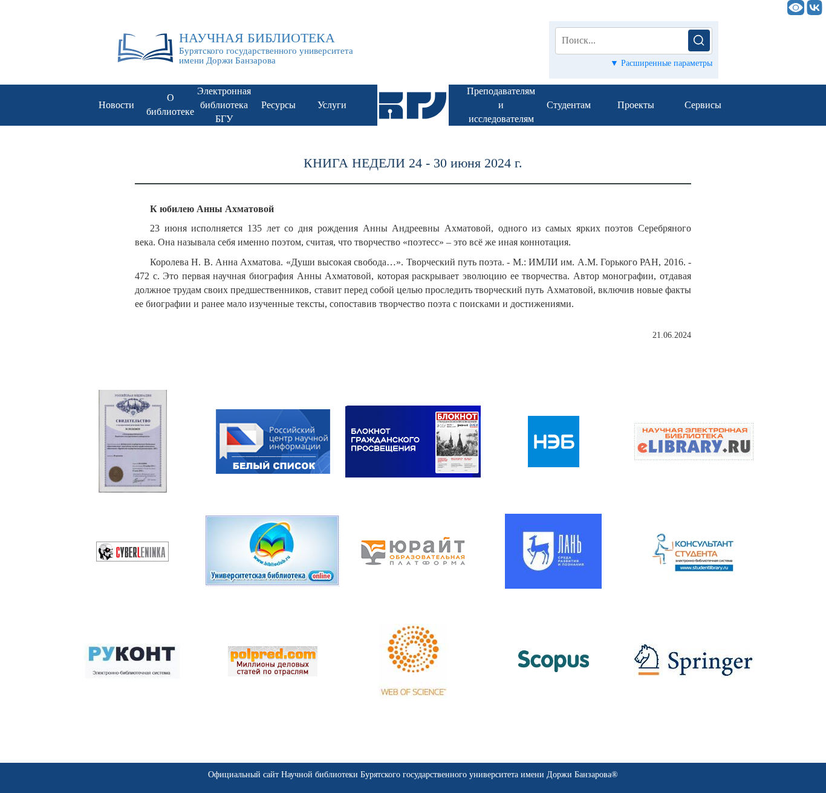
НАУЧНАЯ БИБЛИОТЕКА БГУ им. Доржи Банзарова (395, 7)
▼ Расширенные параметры (661, 63)
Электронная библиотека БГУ (224, 105)
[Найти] (699, 40)
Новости (116, 105)
